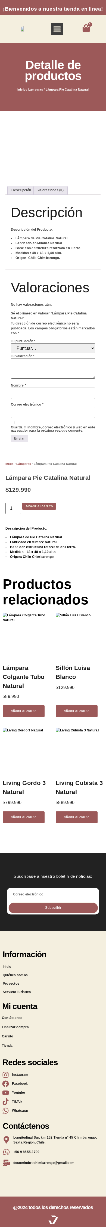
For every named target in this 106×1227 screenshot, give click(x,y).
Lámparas (35, 89)
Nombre (18, 385)
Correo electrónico (27, 404)
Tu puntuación (23, 341)
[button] (57, 29)
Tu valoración (23, 356)
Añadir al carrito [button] (23, 711)
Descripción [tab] (21, 190)
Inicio (21, 89)
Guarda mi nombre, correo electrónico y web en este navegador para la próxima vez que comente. (53, 429)
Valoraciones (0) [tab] (51, 190)
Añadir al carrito (39, 506)
